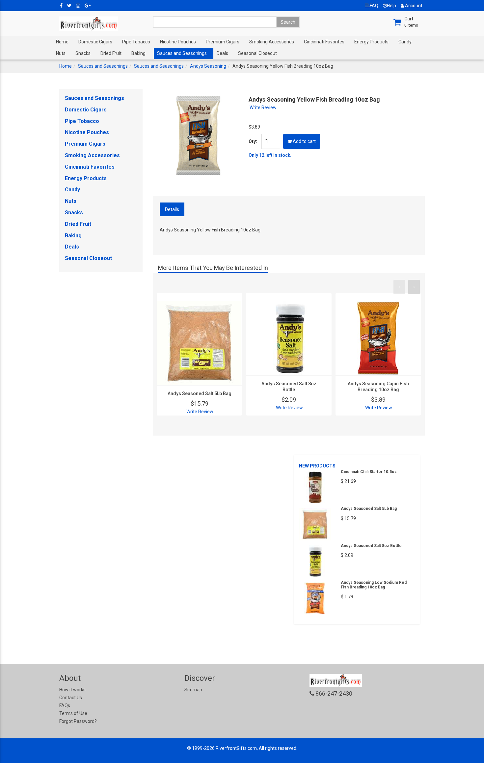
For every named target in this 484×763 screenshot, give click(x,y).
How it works (72, 689)
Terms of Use (73, 713)
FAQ (374, 5)
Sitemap (193, 689)
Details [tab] (172, 209)
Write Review (263, 107)
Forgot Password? (78, 721)
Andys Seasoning (208, 66)
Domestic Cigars (95, 41)
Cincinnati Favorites (324, 41)
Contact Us (70, 697)
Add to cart (304, 141)
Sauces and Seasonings (182, 53)
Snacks (83, 53)
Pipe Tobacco (136, 41)
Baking (138, 53)
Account (413, 5)
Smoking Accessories (271, 41)
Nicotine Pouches (178, 41)
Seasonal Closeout (257, 53)
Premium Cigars (222, 41)
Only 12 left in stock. (270, 155)
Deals (222, 53)
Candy (405, 41)
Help (391, 5)
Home (62, 41)
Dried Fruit (110, 53)
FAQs (64, 705)
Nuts (61, 53)
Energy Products (371, 41)
